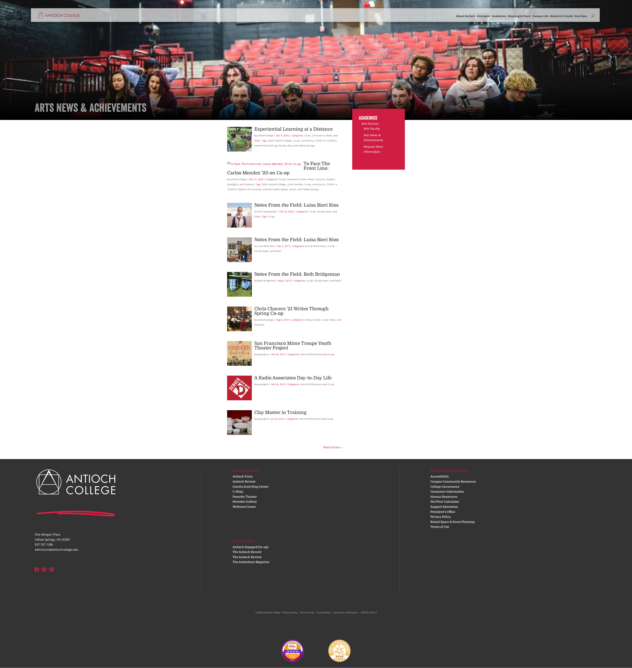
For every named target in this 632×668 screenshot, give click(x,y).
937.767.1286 (44, 544)
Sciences (320, 179)
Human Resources (443, 496)
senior (292, 189)
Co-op (307, 135)
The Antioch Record (247, 552)
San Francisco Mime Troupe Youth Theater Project (292, 346)
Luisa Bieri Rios (266, 246)
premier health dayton (275, 189)
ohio (289, 145)
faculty (282, 145)
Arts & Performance (316, 246)
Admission (484, 16)
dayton (242, 189)
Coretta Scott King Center (250, 486)
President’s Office (442, 512)
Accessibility (439, 476)
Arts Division (370, 124)
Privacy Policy (440, 516)
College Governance (445, 486)
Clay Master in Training (280, 412)
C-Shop (238, 491)
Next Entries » (332, 447)
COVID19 (331, 140)
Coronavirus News (322, 135)
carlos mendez (295, 184)
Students (249, 184)
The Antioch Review (247, 557)
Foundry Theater (245, 496)
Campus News (312, 319)
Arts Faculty (372, 128)
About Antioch (465, 16)
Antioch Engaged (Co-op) (250, 547)
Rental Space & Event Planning (452, 522)
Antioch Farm (243, 476)
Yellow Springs (306, 145)
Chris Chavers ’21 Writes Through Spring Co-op (291, 311)
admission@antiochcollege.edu (56, 550)
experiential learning (265, 145)
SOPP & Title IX (369, 612)
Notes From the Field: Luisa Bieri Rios (296, 205)
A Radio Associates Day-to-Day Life (293, 378)
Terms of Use (439, 526)
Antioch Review (244, 481)
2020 (270, 140)
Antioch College (283, 140)
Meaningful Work (519, 16)
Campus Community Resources (453, 481)
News (257, 140)
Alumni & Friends (561, 16)
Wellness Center (244, 506)
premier (257, 189)
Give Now (580, 16)
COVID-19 (320, 140)
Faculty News (324, 211)
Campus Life (540, 16)
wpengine (263, 354)
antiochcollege (266, 135)
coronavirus (307, 140)
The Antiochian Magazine (251, 562)
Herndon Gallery (245, 501)
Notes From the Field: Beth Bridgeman (297, 274)
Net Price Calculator (444, 501)
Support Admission (444, 506)
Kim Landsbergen (267, 211)
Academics (499, 16)
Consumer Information (447, 491)
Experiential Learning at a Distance (293, 129)
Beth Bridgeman (267, 280)
